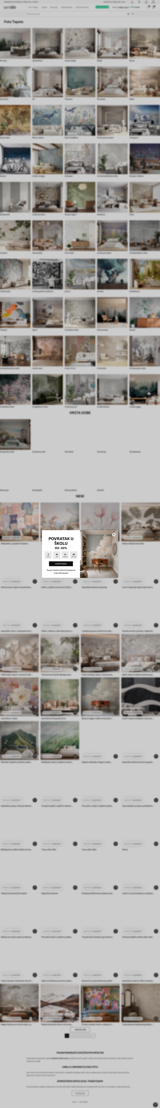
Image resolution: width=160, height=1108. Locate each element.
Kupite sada (61, 564)
